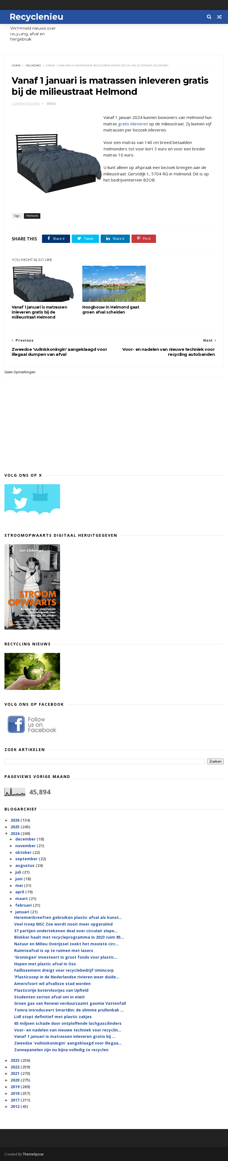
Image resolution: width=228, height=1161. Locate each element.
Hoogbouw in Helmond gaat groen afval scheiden (110, 310)
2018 (16, 1093)
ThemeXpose (33, 1154)
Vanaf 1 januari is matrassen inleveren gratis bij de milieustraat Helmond (39, 312)
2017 (16, 1100)
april (20, 891)
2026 (16, 820)
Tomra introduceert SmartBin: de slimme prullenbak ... (69, 1010)
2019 (16, 1086)
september (27, 858)
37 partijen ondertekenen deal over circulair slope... (66, 930)
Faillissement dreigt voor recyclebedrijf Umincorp (64, 970)
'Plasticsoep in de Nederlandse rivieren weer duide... (66, 976)
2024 (16, 833)
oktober (24, 852)
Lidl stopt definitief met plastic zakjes (53, 1016)
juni (19, 878)
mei (19, 885)
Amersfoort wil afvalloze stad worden (52, 983)
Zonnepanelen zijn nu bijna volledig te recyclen (61, 1049)
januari (22, 911)
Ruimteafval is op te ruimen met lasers (53, 950)
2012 (16, 1106)
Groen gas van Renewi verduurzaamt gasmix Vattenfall (70, 1003)
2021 (16, 1073)
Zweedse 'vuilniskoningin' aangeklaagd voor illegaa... (68, 1043)
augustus (25, 865)
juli (18, 872)
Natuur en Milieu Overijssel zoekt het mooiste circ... (66, 943)
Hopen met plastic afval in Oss (45, 963)
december (26, 839)
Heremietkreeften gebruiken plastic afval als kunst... (68, 917)
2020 (16, 1080)
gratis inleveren (133, 123)
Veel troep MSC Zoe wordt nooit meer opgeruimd (63, 924)
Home (16, 65)
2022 (16, 1067)
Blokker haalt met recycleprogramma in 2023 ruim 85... (69, 937)
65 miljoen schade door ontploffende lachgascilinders (68, 1023)
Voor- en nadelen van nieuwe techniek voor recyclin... (67, 1030)
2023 (16, 1060)
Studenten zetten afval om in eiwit (49, 997)
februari (24, 905)
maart (22, 898)
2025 (16, 826)
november (26, 845)
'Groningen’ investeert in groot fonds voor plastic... (65, 957)
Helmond (33, 65)
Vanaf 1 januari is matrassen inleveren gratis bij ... (64, 1036)
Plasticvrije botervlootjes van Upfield (51, 990)
